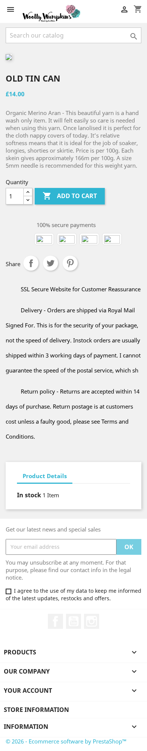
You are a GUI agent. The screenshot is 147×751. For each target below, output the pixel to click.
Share (30, 263)
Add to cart (70, 195)
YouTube (73, 621)
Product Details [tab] (45, 476)
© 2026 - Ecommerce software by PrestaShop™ (66, 741)
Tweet (50, 263)
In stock (29, 495)
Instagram (91, 621)
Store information (36, 710)
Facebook (55, 621)
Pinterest (70, 263)
